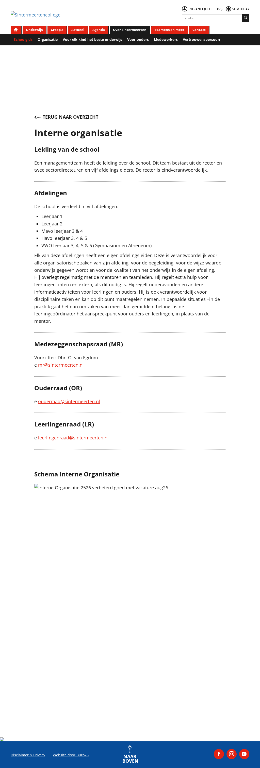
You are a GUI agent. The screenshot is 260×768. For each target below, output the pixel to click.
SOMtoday (240, 9)
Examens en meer (169, 29)
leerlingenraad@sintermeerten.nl (73, 438)
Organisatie (48, 39)
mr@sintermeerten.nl (61, 365)
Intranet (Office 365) (205, 9)
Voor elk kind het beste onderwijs (92, 39)
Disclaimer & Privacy (28, 755)
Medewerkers (166, 39)
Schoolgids (23, 39)
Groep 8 (57, 29)
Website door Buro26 (71, 755)
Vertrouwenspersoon (201, 39)
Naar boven (130, 758)
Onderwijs (34, 29)
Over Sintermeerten (130, 29)
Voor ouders (138, 39)
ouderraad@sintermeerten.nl (69, 401)
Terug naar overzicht (70, 117)
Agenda (98, 29)
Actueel (77, 29)
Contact (199, 29)
